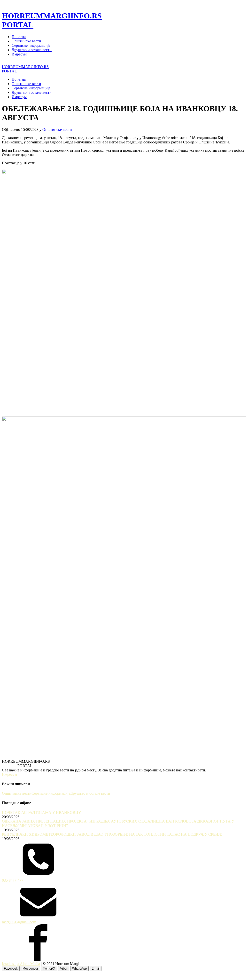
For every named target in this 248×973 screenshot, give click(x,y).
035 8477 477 (12, 880)
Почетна (19, 37)
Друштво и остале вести (32, 50)
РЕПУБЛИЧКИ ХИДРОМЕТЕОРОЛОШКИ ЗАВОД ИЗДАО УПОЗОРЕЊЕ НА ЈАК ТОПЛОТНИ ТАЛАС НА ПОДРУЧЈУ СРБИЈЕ (112, 834)
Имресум (19, 54)
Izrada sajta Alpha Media (21, 964)
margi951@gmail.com (19, 922)
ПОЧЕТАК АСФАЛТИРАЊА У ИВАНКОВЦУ (41, 812)
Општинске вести (26, 41)
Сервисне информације (31, 45)
